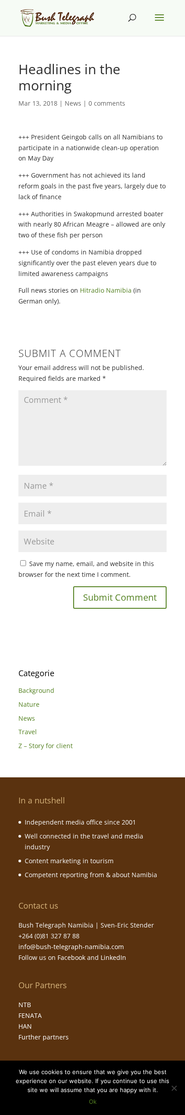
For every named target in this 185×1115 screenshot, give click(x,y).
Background (36, 690)
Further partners (43, 1037)
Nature (29, 704)
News (73, 103)
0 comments (106, 103)
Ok (93, 1101)
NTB (24, 1004)
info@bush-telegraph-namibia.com (71, 946)
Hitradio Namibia (106, 290)
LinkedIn (113, 957)
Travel (27, 731)
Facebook (71, 957)
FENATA (30, 1015)
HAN (25, 1026)
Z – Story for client (45, 745)
